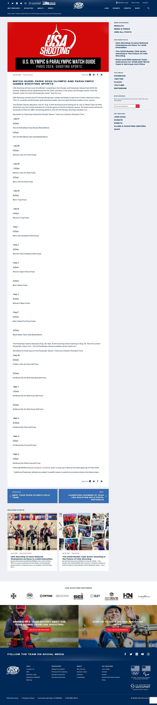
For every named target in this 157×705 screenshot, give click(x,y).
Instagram (38, 468)
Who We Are (81, 669)
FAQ (27, 671)
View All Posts (122, 32)
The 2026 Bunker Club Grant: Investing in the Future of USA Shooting (131, 53)
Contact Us (30, 669)
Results (119, 26)
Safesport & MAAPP (33, 677)
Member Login (123, 2)
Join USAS (120, 117)
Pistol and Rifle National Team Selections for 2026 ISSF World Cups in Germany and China (132, 62)
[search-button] (148, 8)
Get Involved (13, 8)
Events (127, 8)
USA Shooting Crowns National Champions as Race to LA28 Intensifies (132, 45)
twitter (118, 79)
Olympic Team (82, 671)
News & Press (28, 74)
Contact (145, 2)
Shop (137, 8)
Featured (18, 13)
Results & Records (58, 674)
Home (9, 13)
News (50, 8)
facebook (120, 76)
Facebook (46, 468)
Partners (80, 674)
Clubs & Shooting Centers (130, 126)
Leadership (81, 677)
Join (106, 8)
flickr (118, 82)
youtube (119, 85)
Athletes (28, 8)
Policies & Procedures (59, 671)
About (40, 8)
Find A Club (135, 2)
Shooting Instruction (58, 677)
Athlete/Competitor (58, 669)
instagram (120, 88)
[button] (90, 75)
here (27, 93)
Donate (116, 8)
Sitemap (29, 680)
